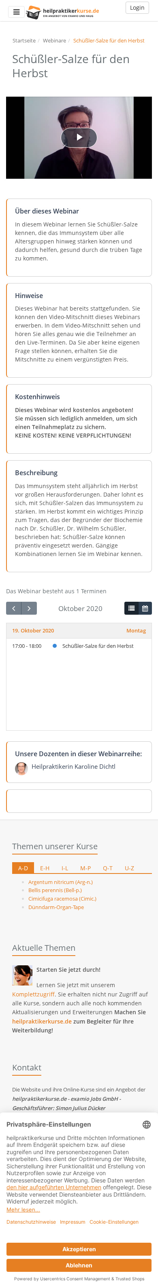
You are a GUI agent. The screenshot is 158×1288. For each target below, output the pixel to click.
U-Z (129, 868)
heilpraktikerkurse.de (42, 1021)
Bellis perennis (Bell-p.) (55, 890)
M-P (85, 868)
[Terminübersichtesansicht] (131, 608)
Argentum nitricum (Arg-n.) (60, 882)
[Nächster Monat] (28, 608)
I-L (65, 868)
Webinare (54, 40)
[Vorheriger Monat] (13, 608)
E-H (44, 868)
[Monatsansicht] (145, 608)
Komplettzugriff (33, 994)
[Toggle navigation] (16, 12)
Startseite (24, 40)
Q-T (108, 868)
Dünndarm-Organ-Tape (56, 907)
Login (137, 7)
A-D (23, 868)
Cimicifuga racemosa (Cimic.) (62, 898)
